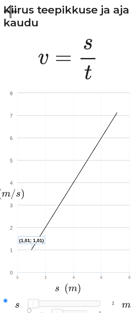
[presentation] (68, 59)
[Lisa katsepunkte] (10, 11)
